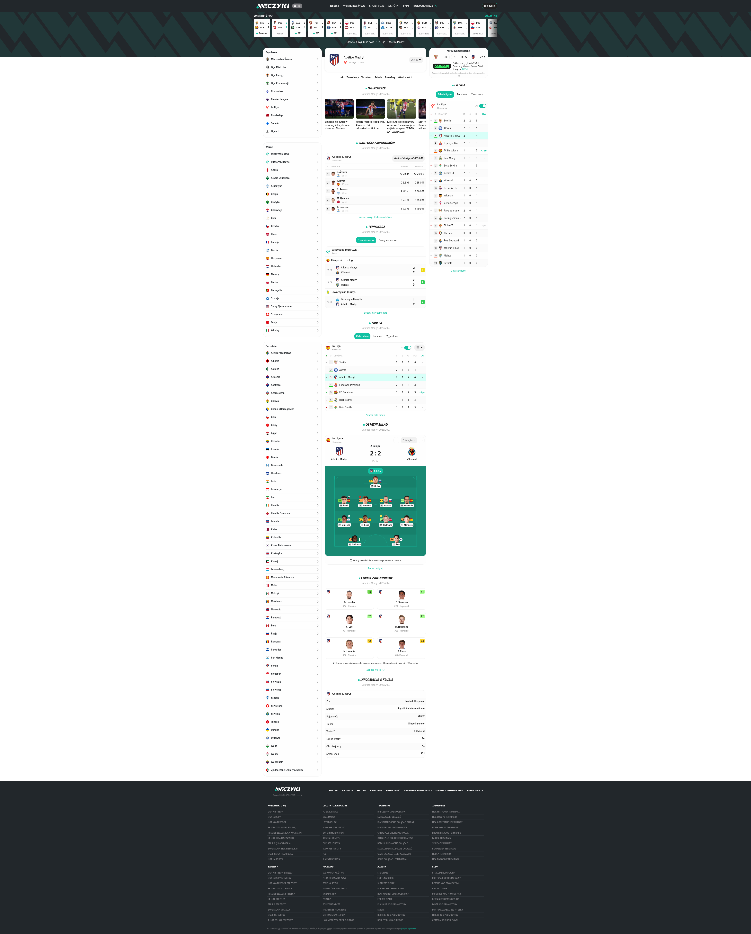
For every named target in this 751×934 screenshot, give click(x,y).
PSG (324, 854)
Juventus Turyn (331, 859)
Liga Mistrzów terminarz (446, 811)
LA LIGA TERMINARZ (441, 838)
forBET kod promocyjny (390, 888)
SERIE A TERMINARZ (442, 843)
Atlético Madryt (396, 42)
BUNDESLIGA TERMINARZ (444, 848)
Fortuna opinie (385, 878)
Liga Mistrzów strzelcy (281, 872)
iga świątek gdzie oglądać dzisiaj (395, 822)
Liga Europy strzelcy (279, 878)
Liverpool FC (330, 822)
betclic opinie (439, 888)
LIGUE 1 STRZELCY (276, 915)
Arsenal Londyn (331, 838)
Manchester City (332, 848)
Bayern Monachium (333, 832)
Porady (327, 899)
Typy (406, 6)
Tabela (378, 77)
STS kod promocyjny (443, 872)
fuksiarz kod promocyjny (391, 904)
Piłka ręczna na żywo (335, 878)
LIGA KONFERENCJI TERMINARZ (447, 822)
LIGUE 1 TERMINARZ (441, 854)
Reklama (361, 790)
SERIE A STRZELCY (277, 904)
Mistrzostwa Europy (334, 915)
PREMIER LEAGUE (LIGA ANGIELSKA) (285, 832)
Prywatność (393, 790)
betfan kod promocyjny (445, 899)
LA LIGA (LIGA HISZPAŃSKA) (281, 838)
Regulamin (376, 790)
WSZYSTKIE (491, 15)
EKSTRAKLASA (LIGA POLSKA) (282, 827)
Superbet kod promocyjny (446, 893)
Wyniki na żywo (354, 6)
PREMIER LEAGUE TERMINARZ (446, 832)
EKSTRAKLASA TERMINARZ (445, 827)
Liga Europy (274, 817)
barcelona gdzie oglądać (391, 811)
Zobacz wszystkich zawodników (375, 217)
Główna (351, 42)
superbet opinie (385, 883)
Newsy (334, 6)
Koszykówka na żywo (335, 888)
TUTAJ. (465, 69)
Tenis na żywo (330, 883)
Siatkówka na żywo (333, 872)
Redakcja (347, 790)
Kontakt (333, 790)
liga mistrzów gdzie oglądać (338, 920)
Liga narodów (275, 859)
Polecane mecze (331, 904)
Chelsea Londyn (331, 843)
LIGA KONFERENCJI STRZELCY (282, 883)
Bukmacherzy (423, 6)
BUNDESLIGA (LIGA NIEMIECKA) (282, 848)
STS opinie (382, 872)
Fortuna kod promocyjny (446, 878)
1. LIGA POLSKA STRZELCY (280, 920)
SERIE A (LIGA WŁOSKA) (279, 843)
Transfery (390, 77)
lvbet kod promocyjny (444, 904)
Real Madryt (330, 817)
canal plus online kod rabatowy (395, 838)
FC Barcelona (330, 811)
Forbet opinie (384, 899)
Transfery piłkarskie (334, 909)
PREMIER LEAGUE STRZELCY (281, 893)
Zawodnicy (353, 77)
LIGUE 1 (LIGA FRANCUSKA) (280, 854)
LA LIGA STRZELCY (277, 899)
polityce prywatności (409, 928)
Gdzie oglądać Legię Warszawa (394, 854)
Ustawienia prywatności (418, 790)
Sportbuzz (376, 6)
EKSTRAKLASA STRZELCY (280, 888)
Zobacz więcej (375, 568)
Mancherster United (334, 827)
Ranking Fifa (329, 893)
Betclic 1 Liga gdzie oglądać (392, 843)
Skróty (393, 6)
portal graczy (475, 790)
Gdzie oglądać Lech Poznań (392, 859)
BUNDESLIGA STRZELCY (279, 909)
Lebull (380, 909)
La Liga (381, 42)
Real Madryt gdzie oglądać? (393, 893)
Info (342, 77)
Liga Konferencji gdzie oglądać (394, 848)
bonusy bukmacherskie (390, 920)
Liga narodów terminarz (445, 859)
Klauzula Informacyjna (449, 790)
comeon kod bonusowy (445, 920)
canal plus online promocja (393, 832)
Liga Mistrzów (275, 811)
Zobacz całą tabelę (375, 415)
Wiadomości (404, 77)
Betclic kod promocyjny (445, 883)
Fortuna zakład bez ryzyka (447, 909)
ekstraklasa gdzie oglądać (392, 827)
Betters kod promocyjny (391, 915)
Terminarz (367, 77)
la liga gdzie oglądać (389, 817)
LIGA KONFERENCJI (277, 822)
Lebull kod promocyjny (445, 915)
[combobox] (416, 60)
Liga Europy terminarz (444, 817)
